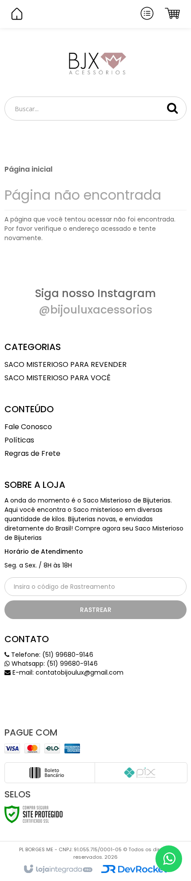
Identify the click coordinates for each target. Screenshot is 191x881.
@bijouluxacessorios (95, 310)
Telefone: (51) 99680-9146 (51, 654)
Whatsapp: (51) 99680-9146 (54, 663)
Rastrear (95, 609)
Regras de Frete (32, 453)
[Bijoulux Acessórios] (95, 62)
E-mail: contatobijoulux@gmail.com (67, 672)
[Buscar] (172, 108)
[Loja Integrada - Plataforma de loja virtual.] (58, 869)
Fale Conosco (28, 427)
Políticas (19, 440)
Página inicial (28, 169)
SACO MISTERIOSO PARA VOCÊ (57, 378)
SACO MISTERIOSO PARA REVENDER (65, 364)
